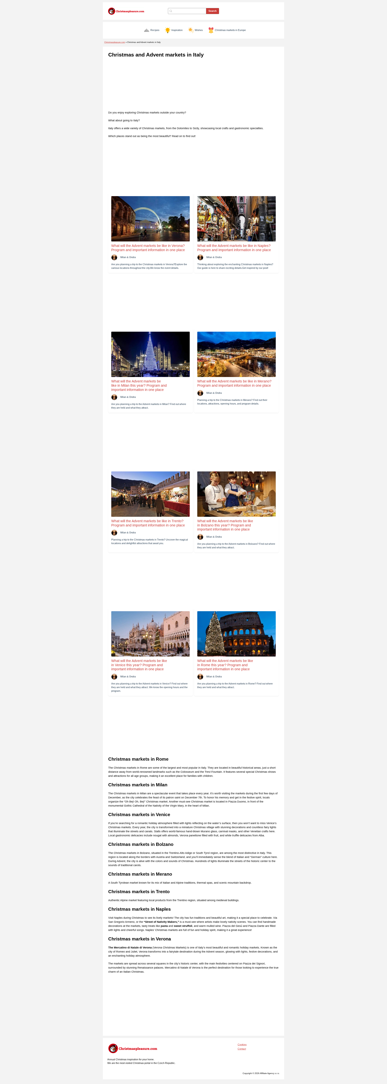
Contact (242, 1049)
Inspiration (177, 30)
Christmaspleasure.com (114, 42)
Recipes (154, 30)
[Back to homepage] (127, 11)
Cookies (242, 1044)
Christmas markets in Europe (230, 30)
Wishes (199, 30)
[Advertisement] (193, 84)
